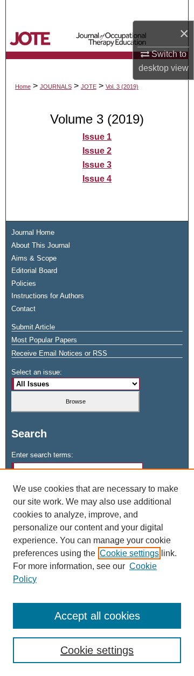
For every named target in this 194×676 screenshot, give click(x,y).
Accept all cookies (97, 616)
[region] (97, 572)
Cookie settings (129, 553)
